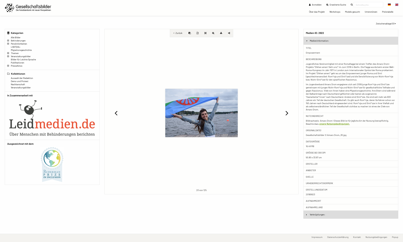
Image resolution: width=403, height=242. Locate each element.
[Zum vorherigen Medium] (116, 113)
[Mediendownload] (221, 33)
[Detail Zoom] (213, 33)
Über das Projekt (318, 11)
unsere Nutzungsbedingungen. (334, 123)
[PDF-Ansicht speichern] (198, 33)
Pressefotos (16, 65)
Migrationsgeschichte (21, 50)
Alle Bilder (15, 37)
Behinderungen (18, 40)
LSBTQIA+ (15, 47)
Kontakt (358, 237)
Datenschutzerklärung (339, 237)
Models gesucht (353, 11)
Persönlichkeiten (19, 43)
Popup (396, 237)
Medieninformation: (319, 40)
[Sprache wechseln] (389, 5)
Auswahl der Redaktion (22, 78)
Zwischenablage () (385, 23)
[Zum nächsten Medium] (287, 113)
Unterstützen (372, 11)
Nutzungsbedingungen (378, 237)
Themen (15, 53)
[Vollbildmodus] (205, 33)
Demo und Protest (19, 81)
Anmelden (316, 4)
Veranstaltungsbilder (21, 56)
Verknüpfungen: (317, 214)
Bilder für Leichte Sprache (23, 59)
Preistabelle (389, 11)
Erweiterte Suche (338, 4)
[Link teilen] (229, 33)
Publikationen (17, 62)
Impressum (318, 237)
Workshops (336, 11)
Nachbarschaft (18, 84)
